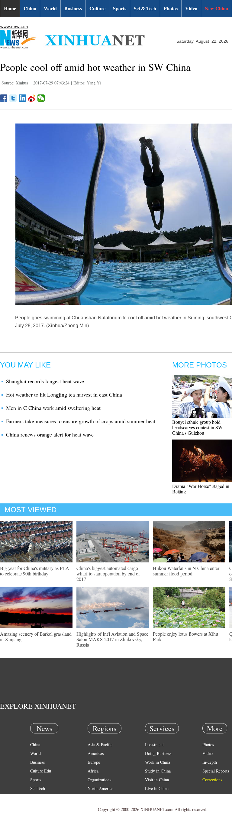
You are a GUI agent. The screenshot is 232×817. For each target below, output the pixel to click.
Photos (171, 8)
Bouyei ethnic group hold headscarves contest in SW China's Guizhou (197, 427)
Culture (97, 8)
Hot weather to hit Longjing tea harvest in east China (64, 394)
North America (100, 788)
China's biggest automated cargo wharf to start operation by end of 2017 (108, 573)
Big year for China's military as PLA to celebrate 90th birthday (34, 571)
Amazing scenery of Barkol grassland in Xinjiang (36, 636)
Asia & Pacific (100, 744)
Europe (94, 762)
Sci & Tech (145, 8)
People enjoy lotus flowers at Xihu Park (185, 636)
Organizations (99, 779)
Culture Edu (40, 771)
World (50, 8)
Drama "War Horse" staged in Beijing (200, 489)
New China (216, 8)
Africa (93, 771)
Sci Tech (37, 788)
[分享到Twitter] (13, 98)
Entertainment (42, 806)
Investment (154, 744)
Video (191, 8)
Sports (119, 8)
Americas (96, 753)
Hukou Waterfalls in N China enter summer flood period (186, 571)
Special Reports (215, 771)
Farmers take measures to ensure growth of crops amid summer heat (80, 421)
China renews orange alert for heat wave (50, 434)
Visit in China (157, 779)
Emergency (154, 797)
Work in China (157, 762)
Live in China (157, 788)
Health (35, 797)
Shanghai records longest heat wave (45, 381)
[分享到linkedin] (22, 98)
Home (10, 8)
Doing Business (158, 753)
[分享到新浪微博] (32, 98)
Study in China (158, 771)
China (30, 8)
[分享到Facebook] (4, 98)
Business (73, 8)
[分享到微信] (41, 98)
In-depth (209, 762)
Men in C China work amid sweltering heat (53, 407)
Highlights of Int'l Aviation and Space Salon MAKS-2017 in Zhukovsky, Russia (112, 639)
